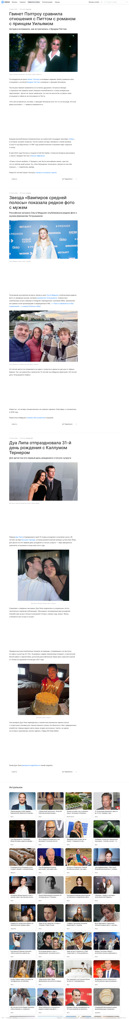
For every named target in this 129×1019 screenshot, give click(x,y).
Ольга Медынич (53, 295)
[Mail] (2, 2)
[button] (43, 52)
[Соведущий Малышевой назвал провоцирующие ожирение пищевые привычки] (106, 1001)
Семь (71, 139)
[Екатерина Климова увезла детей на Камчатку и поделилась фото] (78, 889)
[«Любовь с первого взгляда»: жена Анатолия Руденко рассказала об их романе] (106, 889)
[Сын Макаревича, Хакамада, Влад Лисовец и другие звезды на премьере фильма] (22, 833)
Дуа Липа (19, 537)
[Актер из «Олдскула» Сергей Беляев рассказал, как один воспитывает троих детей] (78, 861)
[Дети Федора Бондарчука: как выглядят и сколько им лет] (50, 833)
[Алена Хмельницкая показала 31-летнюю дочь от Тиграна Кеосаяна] (50, 889)
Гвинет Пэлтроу (33, 79)
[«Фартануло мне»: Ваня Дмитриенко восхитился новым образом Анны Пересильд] (50, 973)
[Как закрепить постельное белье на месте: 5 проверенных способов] (78, 973)
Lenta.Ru (28, 193)
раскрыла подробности (31, 765)
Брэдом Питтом (33, 82)
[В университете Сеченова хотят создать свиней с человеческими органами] (22, 861)
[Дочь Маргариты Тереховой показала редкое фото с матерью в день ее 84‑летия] (106, 917)
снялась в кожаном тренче (45, 172)
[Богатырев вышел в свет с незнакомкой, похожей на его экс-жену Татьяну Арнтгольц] (50, 945)
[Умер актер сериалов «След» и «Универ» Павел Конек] (50, 917)
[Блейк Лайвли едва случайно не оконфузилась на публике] (22, 973)
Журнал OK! (29, 438)
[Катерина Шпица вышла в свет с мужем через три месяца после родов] (22, 889)
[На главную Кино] (7, 2)
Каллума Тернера (28, 540)
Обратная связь (122, 1017)
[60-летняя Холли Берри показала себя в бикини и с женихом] (22, 1001)
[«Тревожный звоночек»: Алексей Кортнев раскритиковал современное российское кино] (50, 805)
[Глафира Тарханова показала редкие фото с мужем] (78, 917)
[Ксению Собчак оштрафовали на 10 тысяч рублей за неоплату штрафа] (78, 1001)
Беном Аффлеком (38, 156)
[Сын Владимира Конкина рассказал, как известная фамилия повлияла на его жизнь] (50, 861)
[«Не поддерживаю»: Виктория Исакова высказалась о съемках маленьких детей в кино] (106, 861)
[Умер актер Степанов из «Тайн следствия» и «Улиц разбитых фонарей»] (78, 945)
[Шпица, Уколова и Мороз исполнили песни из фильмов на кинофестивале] (106, 945)
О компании (8, 1017)
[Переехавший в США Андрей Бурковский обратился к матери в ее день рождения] (22, 805)
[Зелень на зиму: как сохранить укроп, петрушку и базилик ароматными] (78, 805)
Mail (3, 1017)
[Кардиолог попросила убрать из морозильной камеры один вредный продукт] (22, 917)
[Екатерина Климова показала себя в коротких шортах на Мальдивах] (22, 945)
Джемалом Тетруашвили (47, 298)
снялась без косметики (36, 418)
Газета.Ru (28, 9)
